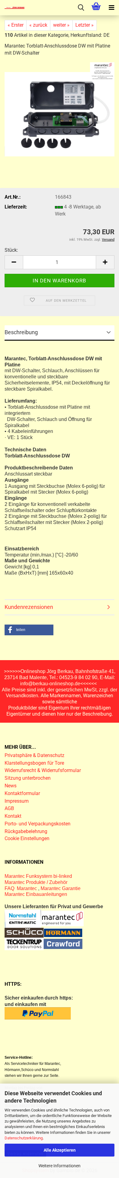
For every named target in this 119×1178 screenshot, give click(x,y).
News (10, 786)
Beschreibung (21, 332)
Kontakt (13, 816)
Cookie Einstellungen (27, 838)
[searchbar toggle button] (80, 7)
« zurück (38, 25)
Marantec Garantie (61, 888)
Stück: (11, 250)
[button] (14, 262)
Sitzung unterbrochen (28, 778)
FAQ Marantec (21, 888)
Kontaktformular (22, 793)
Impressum (17, 801)
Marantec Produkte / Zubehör (36, 882)
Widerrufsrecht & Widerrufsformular (43, 770)
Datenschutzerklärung (24, 1138)
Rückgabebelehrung (26, 831)
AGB (9, 808)
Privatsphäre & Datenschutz (35, 755)
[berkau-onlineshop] (12, 7)
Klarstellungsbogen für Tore (34, 763)
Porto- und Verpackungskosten (37, 824)
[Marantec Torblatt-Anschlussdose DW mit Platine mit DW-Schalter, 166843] (59, 114)
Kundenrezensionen (29, 607)
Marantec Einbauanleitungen (36, 894)
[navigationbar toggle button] (111, 7)
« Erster (15, 25)
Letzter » (84, 25)
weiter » (61, 25)
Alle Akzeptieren (60, 1150)
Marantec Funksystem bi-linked (38, 876)
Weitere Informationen (59, 1165)
